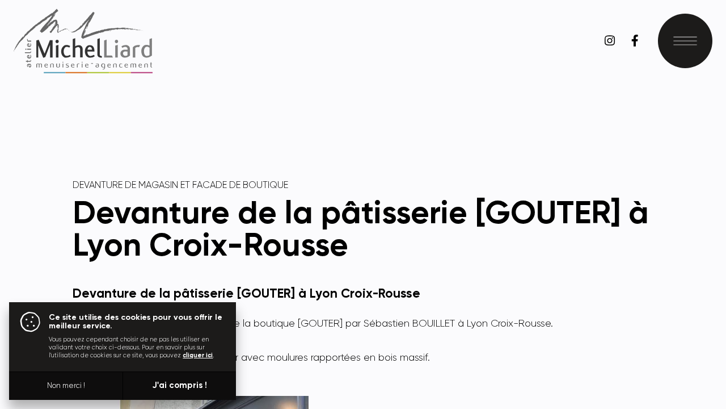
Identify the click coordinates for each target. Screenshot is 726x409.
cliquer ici (198, 355)
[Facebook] (634, 40)
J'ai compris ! (179, 385)
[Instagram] (609, 40)
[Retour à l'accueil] (83, 41)
